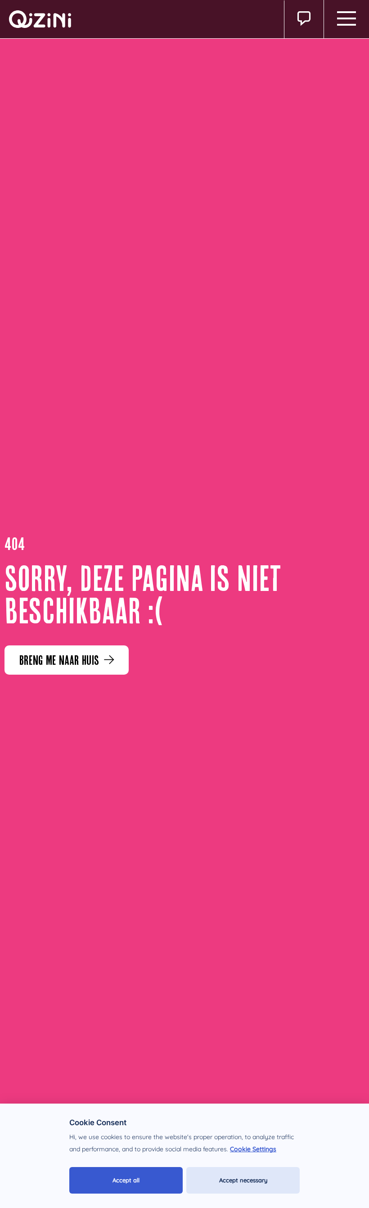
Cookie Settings (253, 1149)
